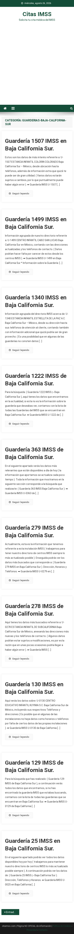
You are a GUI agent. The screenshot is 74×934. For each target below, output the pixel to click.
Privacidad (32, 930)
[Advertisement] (37, 66)
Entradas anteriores (12, 912)
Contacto (42, 930)
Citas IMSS (37, 14)
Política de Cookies (62, 926)
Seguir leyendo (20, 193)
